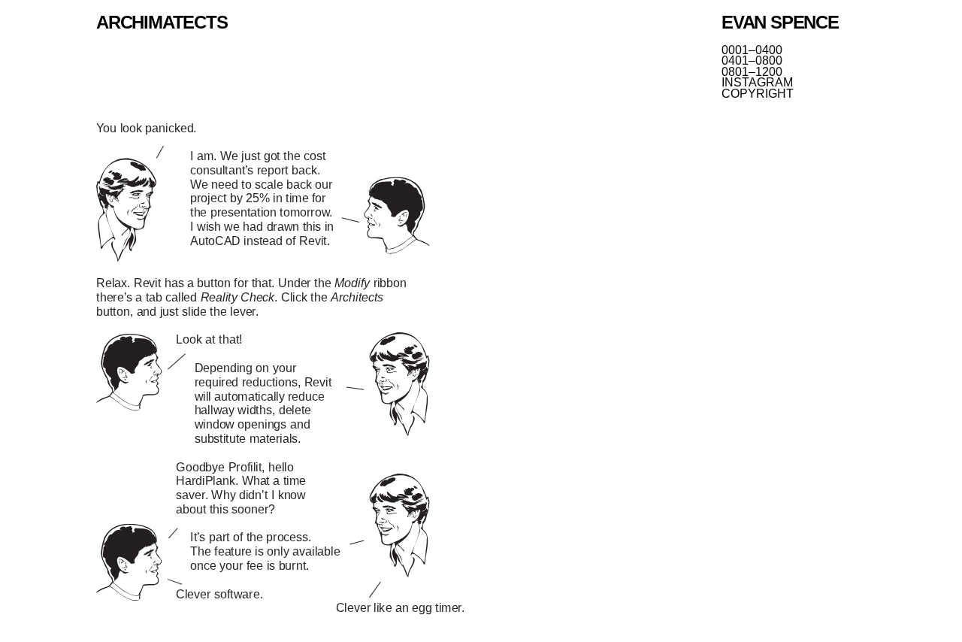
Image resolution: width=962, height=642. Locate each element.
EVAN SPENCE (780, 22)
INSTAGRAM (757, 82)
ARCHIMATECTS (162, 22)
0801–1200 (752, 72)
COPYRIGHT (758, 94)
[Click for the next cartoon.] (280, 370)
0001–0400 (752, 50)
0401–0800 (752, 61)
